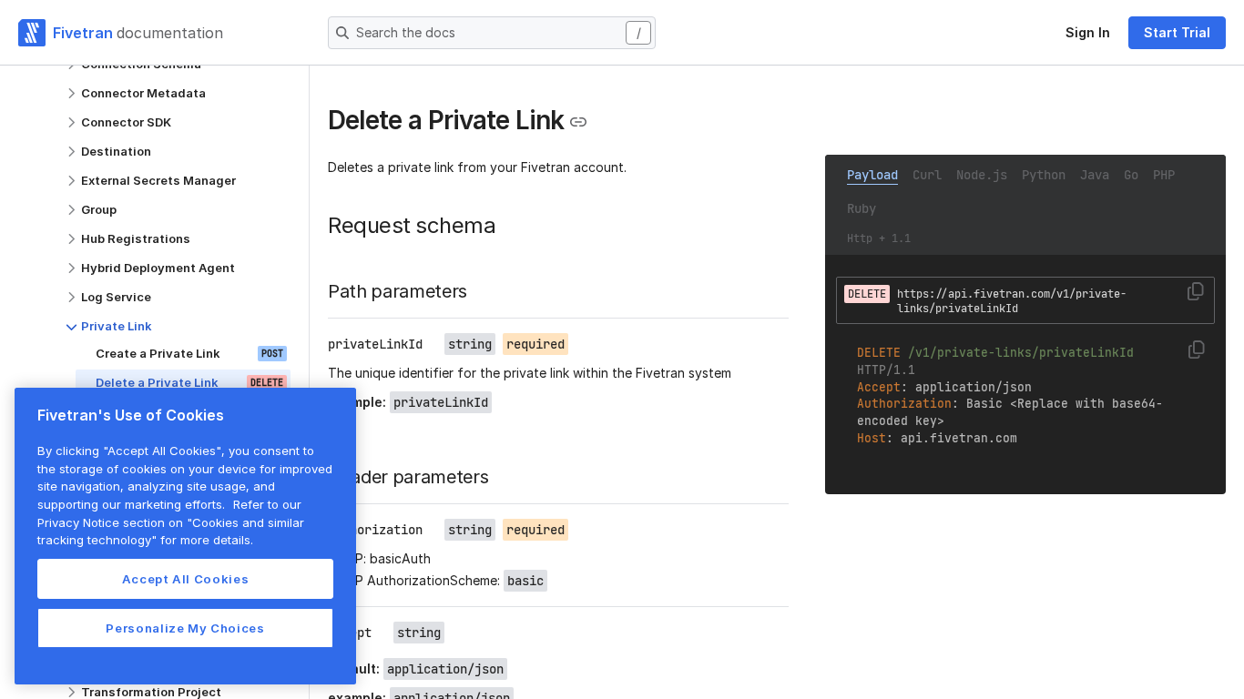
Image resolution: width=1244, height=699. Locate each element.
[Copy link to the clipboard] (578, 122)
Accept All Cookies (186, 579)
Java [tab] (1094, 175)
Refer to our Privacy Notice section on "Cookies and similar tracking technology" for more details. (170, 522)
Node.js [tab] (981, 175)
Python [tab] (1044, 175)
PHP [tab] (1164, 175)
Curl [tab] (927, 175)
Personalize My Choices (185, 628)
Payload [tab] (872, 175)
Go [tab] (1131, 175)
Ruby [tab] (861, 208)
